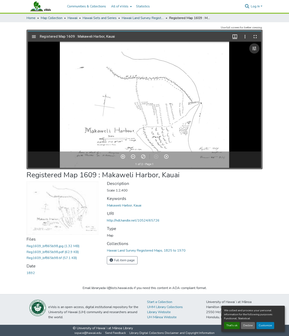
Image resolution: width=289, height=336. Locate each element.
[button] (44, 6)
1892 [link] (30, 273)
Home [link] (31, 18)
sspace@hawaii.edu (88, 333)
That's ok (231, 325)
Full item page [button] (124, 260)
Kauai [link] (137, 205)
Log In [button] (256, 6)
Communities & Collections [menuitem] (86, 6)
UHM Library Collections (165, 307)
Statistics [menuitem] (143, 6)
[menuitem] (121, 6)
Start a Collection (159, 302)
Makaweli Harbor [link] (119, 205)
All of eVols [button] (119, 6)
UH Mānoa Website (162, 317)
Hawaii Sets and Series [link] (100, 18)
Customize (265, 325)
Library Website (159, 312)
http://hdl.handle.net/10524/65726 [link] (133, 220)
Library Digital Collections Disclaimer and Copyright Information (172, 333)
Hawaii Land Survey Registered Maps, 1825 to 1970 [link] (143, 18)
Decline (248, 325)
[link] (64, 246)
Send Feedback (115, 333)
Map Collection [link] (51, 18)
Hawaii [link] (72, 18)
